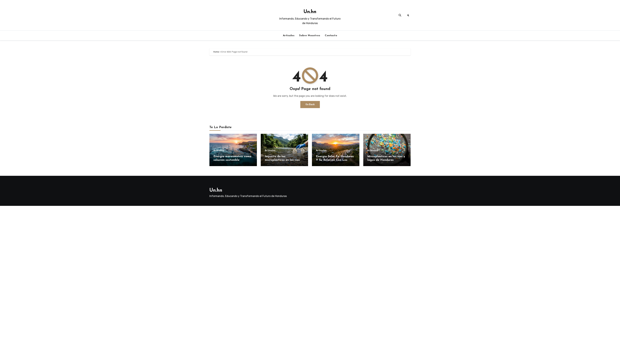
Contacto (331, 35)
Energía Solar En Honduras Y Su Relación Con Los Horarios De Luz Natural (335, 160)
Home (216, 52)
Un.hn (310, 11)
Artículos (288, 35)
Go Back (310, 104)
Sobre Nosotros (309, 35)
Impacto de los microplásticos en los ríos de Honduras (284, 160)
